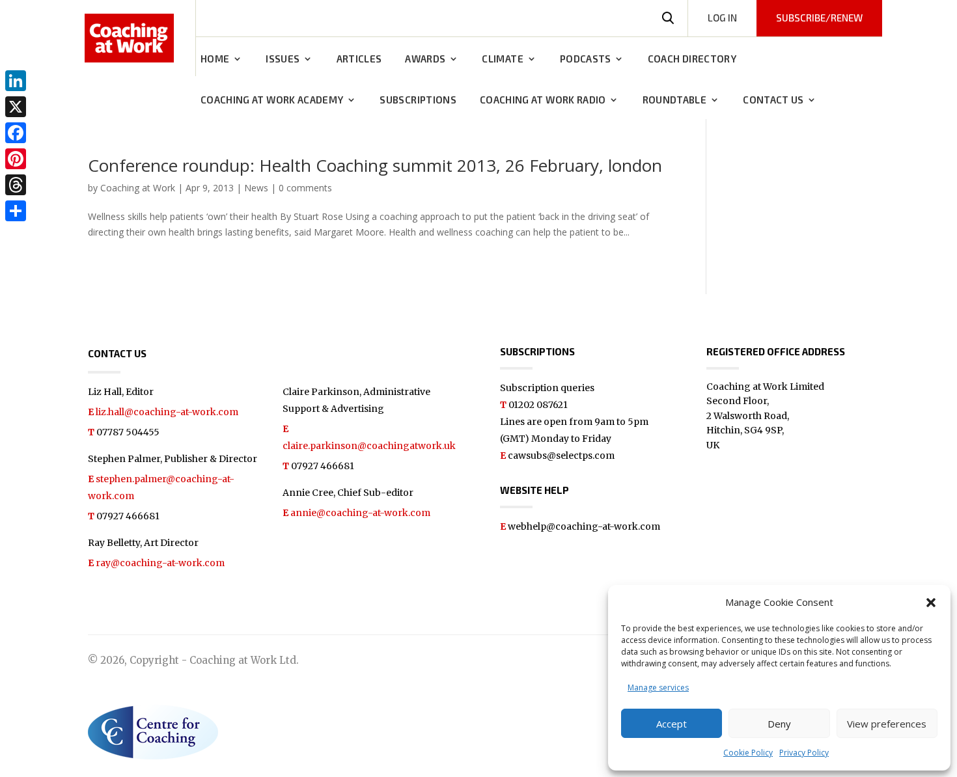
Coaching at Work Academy (272, 100)
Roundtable (675, 100)
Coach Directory (692, 59)
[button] (930, 602)
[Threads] (16, 185)
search (667, 18)
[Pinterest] (16, 159)
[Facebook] (16, 133)
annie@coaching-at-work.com (360, 513)
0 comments (305, 188)
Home (215, 59)
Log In (722, 17)
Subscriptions (418, 100)
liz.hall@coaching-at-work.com (167, 412)
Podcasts (585, 59)
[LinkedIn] (16, 81)
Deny (779, 723)
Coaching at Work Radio (543, 100)
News (256, 188)
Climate (502, 59)
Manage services (658, 687)
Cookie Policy (748, 752)
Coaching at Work (137, 188)
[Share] (16, 211)
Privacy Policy (804, 752)
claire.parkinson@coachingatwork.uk (369, 446)
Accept (671, 723)
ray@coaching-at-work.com (160, 563)
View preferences (886, 723)
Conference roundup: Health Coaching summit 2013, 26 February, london (375, 165)
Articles (359, 59)
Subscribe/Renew (819, 17)
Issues (282, 59)
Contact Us (773, 100)
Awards (425, 59)
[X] (16, 107)
